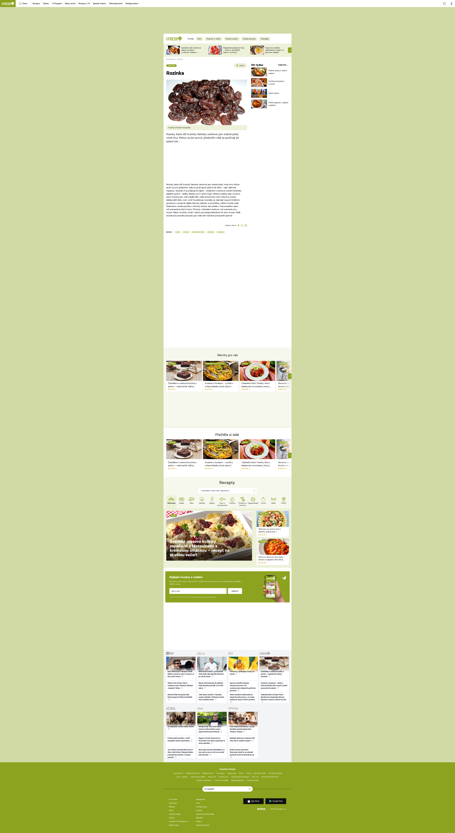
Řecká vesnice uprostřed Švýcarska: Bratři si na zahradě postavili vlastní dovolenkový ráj (242, 752)
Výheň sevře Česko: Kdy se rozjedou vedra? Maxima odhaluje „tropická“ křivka (180, 685)
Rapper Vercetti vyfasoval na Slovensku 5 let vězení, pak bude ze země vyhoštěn (212, 740)
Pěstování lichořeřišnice (270, 777)
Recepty (36, 3)
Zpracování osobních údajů (205, 814)
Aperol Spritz (273, 93)
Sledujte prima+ (131, 3)
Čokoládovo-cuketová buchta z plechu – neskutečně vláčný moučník (182, 385)
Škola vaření (70, 3)
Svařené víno (223, 777)
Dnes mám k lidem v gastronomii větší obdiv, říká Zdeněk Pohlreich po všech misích (211, 674)
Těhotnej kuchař (116, 3)
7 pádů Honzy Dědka (197, 777)
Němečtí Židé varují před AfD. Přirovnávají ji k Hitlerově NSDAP (180, 696)
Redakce (199, 821)
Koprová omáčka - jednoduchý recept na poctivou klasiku (274, 50)
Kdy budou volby (260, 773)
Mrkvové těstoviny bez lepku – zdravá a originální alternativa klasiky (271, 559)
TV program (220, 773)
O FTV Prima (173, 799)
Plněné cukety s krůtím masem (277, 71)
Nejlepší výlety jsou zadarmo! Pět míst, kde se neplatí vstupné (242, 739)
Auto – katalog (182, 777)
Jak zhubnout (178, 773)
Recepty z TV (84, 3)
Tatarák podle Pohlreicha (240, 777)
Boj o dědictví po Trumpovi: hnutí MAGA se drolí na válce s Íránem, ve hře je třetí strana (181, 674)
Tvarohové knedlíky (221, 780)
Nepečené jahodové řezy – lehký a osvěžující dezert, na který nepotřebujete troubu (233, 51)
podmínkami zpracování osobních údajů (203, 597)
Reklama (172, 807)
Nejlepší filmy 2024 (193, 773)
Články (46, 3)
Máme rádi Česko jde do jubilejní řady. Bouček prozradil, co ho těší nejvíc (211, 685)
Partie (241, 773)
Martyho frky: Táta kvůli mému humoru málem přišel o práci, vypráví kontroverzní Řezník (210, 729)
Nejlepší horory (207, 773)
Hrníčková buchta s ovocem (276, 82)
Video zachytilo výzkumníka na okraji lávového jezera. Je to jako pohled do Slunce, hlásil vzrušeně (242, 697)
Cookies (171, 818)
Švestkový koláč (252, 780)
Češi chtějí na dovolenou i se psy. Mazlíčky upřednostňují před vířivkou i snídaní (242, 729)
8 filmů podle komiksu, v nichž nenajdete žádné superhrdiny (179, 739)
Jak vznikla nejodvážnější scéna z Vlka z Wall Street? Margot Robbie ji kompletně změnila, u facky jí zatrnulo (180, 753)
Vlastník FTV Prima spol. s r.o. (179, 821)
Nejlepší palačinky (237, 780)
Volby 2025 (212, 777)
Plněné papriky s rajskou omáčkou (278, 103)
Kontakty (199, 810)
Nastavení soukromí (202, 825)
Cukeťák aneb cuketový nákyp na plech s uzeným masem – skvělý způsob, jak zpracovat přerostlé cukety (191, 53)
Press (198, 803)
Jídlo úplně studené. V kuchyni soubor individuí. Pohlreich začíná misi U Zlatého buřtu (211, 697)
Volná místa (173, 803)
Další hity (282, 65)
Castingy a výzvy (201, 807)
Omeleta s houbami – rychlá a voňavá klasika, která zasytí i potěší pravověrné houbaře (219, 385)
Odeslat (234, 591)
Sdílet (241, 66)
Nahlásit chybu (174, 825)
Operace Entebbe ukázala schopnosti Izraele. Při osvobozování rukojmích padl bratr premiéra (243, 687)
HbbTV (171, 810)
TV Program (57, 3)
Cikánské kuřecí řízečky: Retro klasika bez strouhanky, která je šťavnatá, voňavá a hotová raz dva (256, 385)
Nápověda (199, 818)
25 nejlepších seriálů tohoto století (181, 727)
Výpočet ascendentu (204, 780)
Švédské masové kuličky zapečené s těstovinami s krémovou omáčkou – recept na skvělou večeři (199, 548)
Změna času (231, 773)
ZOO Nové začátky (275, 773)
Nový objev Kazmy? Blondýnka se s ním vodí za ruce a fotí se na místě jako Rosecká (212, 752)
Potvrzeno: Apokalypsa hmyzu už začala (242, 673)
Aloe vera (255, 777)
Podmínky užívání (174, 814)
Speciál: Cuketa (99, 3)
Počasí (248, 773)
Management (200, 799)
